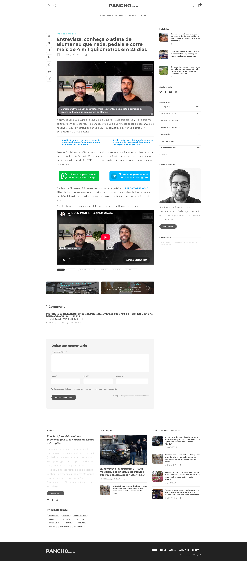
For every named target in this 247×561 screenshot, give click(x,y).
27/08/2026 (171, 483)
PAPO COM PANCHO (66, 34)
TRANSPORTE (66, 285)
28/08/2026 (171, 465)
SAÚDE (137, 284)
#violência (78, 527)
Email (86, 376)
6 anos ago (52, 322)
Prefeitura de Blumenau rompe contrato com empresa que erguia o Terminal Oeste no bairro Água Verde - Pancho (99, 315)
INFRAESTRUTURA (81, 283)
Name (54, 376)
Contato (143, 16)
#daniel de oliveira (87, 270)
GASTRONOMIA (180, 141)
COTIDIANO (65, 283)
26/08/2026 (171, 498)
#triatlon (116, 270)
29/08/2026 (114, 479)
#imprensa (80, 519)
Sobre (110, 16)
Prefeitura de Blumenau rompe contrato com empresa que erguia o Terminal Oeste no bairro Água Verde (76, 290)
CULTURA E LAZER (180, 114)
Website (120, 376)
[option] (180, 55)
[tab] (160, 430)
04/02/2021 (76, 55)
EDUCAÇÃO (180, 134)
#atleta (71, 270)
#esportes (65, 519)
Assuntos (130, 16)
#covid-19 (52, 519)
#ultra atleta (131, 270)
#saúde (52, 527)
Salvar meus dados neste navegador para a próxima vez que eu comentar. (86, 389)
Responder (76, 322)
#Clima (66, 515)
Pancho (66, 55)
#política (82, 523)
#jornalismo (54, 523)
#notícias (68, 523)
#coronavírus (80, 515)
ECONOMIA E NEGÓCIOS (180, 127)
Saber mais (168, 226)
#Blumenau (53, 515)
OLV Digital (196, 555)
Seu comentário (59, 352)
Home (102, 16)
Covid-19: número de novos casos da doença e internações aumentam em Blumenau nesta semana (124, 289)
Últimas (119, 16)
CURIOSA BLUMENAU (180, 121)
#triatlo (104, 270)
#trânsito (64, 527)
